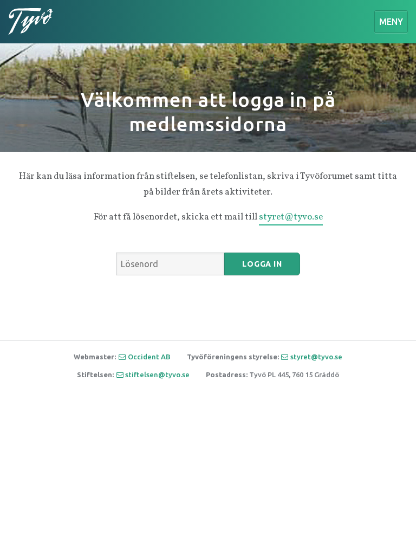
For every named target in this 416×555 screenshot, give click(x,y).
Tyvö (30, 21)
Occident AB (149, 356)
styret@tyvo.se (291, 217)
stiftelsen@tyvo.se (157, 374)
